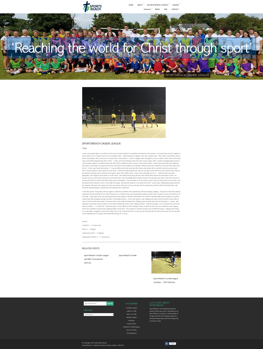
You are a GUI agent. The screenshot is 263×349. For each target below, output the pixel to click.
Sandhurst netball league (131, 327)
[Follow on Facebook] (166, 343)
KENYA (157, 9)
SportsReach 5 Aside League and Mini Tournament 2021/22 (96, 259)
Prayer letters (131, 324)
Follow (172, 343)
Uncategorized (131, 333)
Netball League (131, 317)
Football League (131, 308)
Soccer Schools (131, 330)
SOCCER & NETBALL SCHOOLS (157, 5)
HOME (131, 5)
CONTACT (175, 9)
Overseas (147, 9)
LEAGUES (175, 5)
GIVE (165, 9)
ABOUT (140, 5)
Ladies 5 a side (131, 311)
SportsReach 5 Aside (128, 255)
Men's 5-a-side (131, 314)
